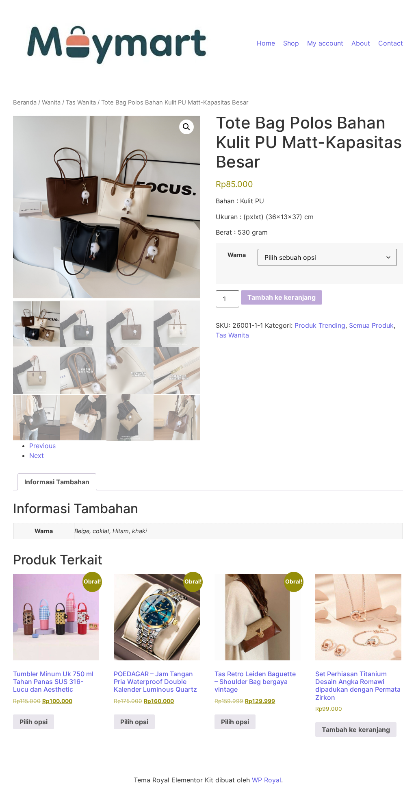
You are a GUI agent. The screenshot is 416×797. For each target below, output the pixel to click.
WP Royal (266, 780)
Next (36, 455)
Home (266, 43)
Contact (390, 43)
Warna (237, 255)
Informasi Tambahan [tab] (56, 482)
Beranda (25, 102)
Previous (42, 446)
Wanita (51, 102)
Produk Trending (320, 325)
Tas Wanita (81, 102)
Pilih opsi (34, 722)
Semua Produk (371, 325)
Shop (291, 43)
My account (325, 43)
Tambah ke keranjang (281, 297)
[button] (186, 127)
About (360, 43)
